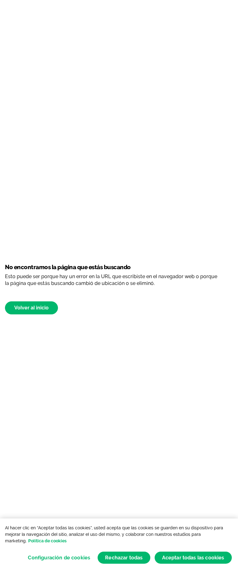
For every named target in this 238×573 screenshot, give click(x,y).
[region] (119, 545)
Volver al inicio (31, 308)
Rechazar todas (124, 558)
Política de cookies (47, 540)
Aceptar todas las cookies (193, 558)
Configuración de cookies (59, 558)
